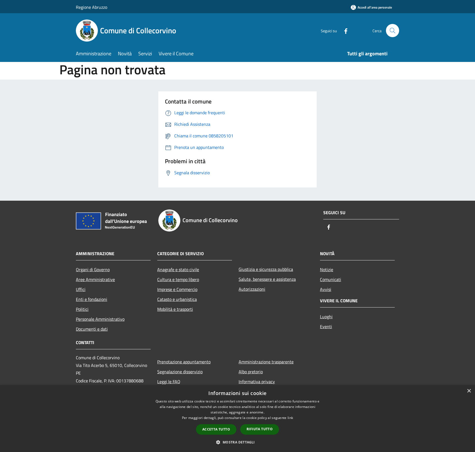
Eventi (326, 326)
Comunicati (330, 279)
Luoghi (326, 316)
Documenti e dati (92, 329)
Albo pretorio (251, 371)
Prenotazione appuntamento (184, 361)
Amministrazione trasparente (266, 361)
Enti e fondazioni (91, 299)
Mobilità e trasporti (175, 309)
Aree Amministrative (95, 279)
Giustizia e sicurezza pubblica (266, 269)
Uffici (80, 289)
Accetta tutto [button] (216, 429)
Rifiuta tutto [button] (260, 429)
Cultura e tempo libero (178, 279)
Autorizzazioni (252, 289)
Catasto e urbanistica (177, 299)
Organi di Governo (93, 269)
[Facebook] (343, 30)
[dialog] (237, 418)
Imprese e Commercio (177, 289)
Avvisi (325, 289)
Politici (82, 309)
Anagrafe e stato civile (178, 269)
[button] (237, 442)
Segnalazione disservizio (180, 371)
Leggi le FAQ (168, 381)
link (290, 417)
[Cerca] (392, 30)
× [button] (469, 391)
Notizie (326, 269)
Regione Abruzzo (91, 7)
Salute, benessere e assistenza (267, 279)
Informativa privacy (257, 381)
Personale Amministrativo (100, 319)
